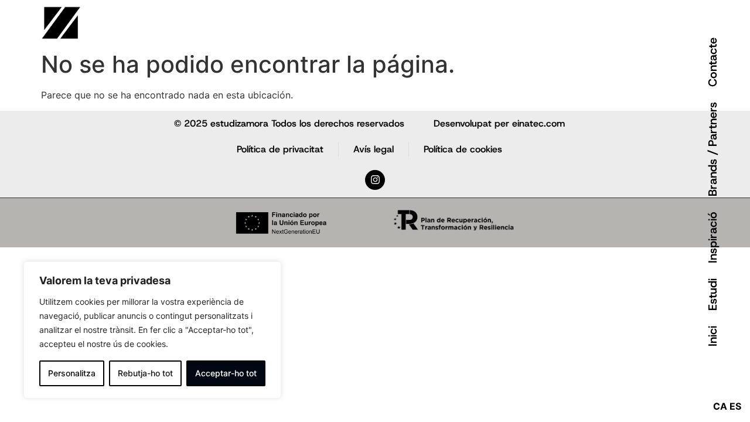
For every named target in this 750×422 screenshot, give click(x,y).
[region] (152, 330)
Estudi (712, 294)
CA (720, 406)
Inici (712, 336)
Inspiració (712, 237)
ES (735, 406)
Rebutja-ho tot (145, 373)
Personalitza (72, 373)
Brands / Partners (712, 149)
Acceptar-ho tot (226, 373)
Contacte (712, 62)
